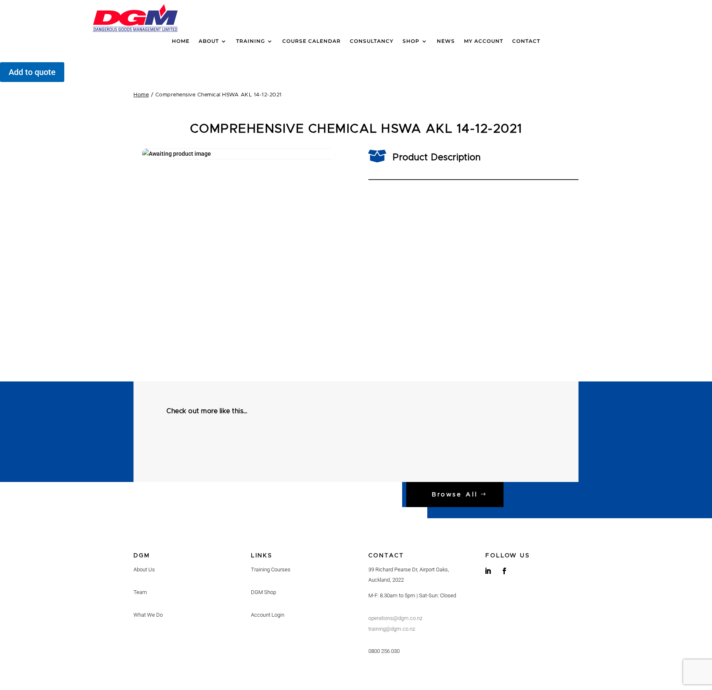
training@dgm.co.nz (391, 629)
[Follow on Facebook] (504, 571)
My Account (483, 41)
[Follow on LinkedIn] (487, 571)
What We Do (148, 615)
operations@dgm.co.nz (395, 618)
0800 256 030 (384, 651)
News (446, 41)
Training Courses (270, 569)
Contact (526, 41)
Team (140, 592)
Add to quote (32, 72)
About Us (144, 569)
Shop (411, 41)
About (209, 41)
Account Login (267, 615)
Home (181, 41)
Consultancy (371, 41)
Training (250, 41)
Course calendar (311, 41)
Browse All (455, 494)
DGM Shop (263, 592)
